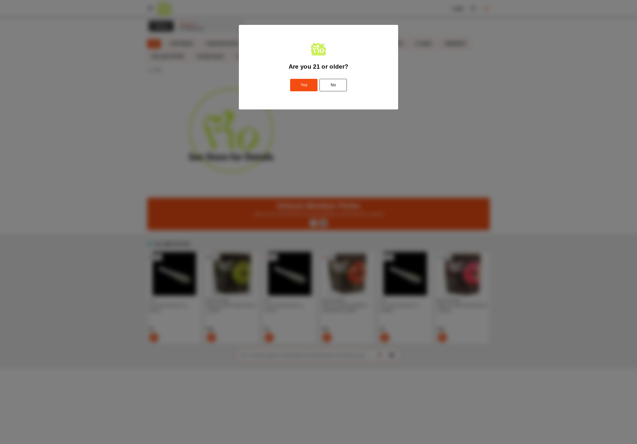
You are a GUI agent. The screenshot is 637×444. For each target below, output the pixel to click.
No (333, 85)
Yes (304, 85)
